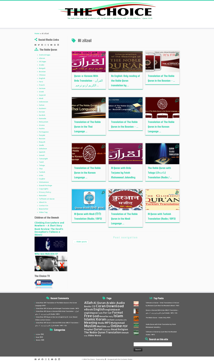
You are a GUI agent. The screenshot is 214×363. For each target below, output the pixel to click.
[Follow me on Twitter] (39, 45)
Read (37, 337)
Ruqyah (42, 142)
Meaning (90, 322)
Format (117, 312)
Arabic (41, 65)
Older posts (80, 242)
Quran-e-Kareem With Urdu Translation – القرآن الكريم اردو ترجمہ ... (88, 80)
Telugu (42, 165)
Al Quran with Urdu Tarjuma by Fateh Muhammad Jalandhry (123, 172)
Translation (113, 332)
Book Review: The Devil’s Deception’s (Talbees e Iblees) (49, 231)
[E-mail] (36, 45)
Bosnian (42, 72)
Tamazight (43, 159)
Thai (41, 169)
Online (116, 325)
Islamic (90, 319)
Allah (88, 302)
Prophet (88, 329)
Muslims (102, 326)
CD (93, 306)
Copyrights (43, 189)
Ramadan (43, 195)
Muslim (90, 325)
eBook (88, 309)
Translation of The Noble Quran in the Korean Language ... (161, 126)
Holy (111, 316)
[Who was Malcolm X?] (51, 263)
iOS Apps (42, 62)
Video (91, 335)
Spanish (42, 152)
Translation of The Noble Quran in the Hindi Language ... (124, 218)
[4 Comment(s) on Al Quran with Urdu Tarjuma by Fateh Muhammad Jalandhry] (140, 148)
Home (37, 33)
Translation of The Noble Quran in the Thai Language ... (87, 126)
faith (100, 313)
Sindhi (41, 145)
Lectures (119, 320)
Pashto (42, 128)
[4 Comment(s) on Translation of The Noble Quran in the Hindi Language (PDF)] (140, 194)
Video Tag (43, 212)
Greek (41, 92)
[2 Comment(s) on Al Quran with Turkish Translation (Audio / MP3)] (177, 194)
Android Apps (44, 55)
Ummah (125, 332)
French (42, 85)
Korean (42, 112)
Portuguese (44, 132)
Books (87, 306)
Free (88, 316)
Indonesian (43, 102)
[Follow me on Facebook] (43, 45)
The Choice (91, 359)
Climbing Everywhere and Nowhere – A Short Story (49, 224)
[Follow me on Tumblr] (49, 45)
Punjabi (42, 135)
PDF (125, 326)
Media (101, 322)
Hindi (41, 98)
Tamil (41, 162)
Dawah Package (45, 185)
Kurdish (42, 115)
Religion (123, 329)
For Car (107, 312)
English (42, 78)
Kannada (42, 118)
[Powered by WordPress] (105, 359)
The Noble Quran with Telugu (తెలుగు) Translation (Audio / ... (160, 172)
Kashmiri (42, 108)
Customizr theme (126, 359)
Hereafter (103, 316)
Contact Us (43, 205)
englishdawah (112, 309)
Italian (41, 105)
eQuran (42, 58)
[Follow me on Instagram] (46, 45)
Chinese (42, 75)
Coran (101, 306)
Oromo (42, 125)
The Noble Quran (94, 332)
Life (125, 320)
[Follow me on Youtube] (52, 45)
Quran (98, 329)
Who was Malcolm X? (46, 253)
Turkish (42, 172)
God (96, 316)
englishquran (91, 312)
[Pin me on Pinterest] (55, 45)
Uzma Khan (39, 303)
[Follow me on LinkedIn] (58, 45)
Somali (42, 155)
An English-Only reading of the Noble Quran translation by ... (125, 80)
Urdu (41, 175)
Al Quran (99, 303)
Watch (38, 340)
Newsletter (43, 209)
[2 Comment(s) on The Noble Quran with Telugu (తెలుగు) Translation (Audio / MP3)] (177, 148)
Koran (101, 319)
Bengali (42, 68)
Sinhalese (43, 149)
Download (115, 306)
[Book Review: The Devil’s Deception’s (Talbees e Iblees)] (51, 244)
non (108, 326)
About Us (43, 202)
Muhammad (118, 322)
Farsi (41, 82)
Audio (120, 303)
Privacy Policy (45, 192)
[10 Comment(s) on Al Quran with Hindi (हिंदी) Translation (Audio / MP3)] (103, 194)
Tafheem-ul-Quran (46, 199)
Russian (42, 139)
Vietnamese (44, 182)
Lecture (111, 319)
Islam (118, 315)
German (42, 88)
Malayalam (43, 122)
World (98, 335)
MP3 (107, 322)
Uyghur (42, 179)
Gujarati (42, 95)
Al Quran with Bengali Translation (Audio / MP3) (63, 308)
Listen (38, 334)
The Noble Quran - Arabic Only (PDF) (158, 317)
